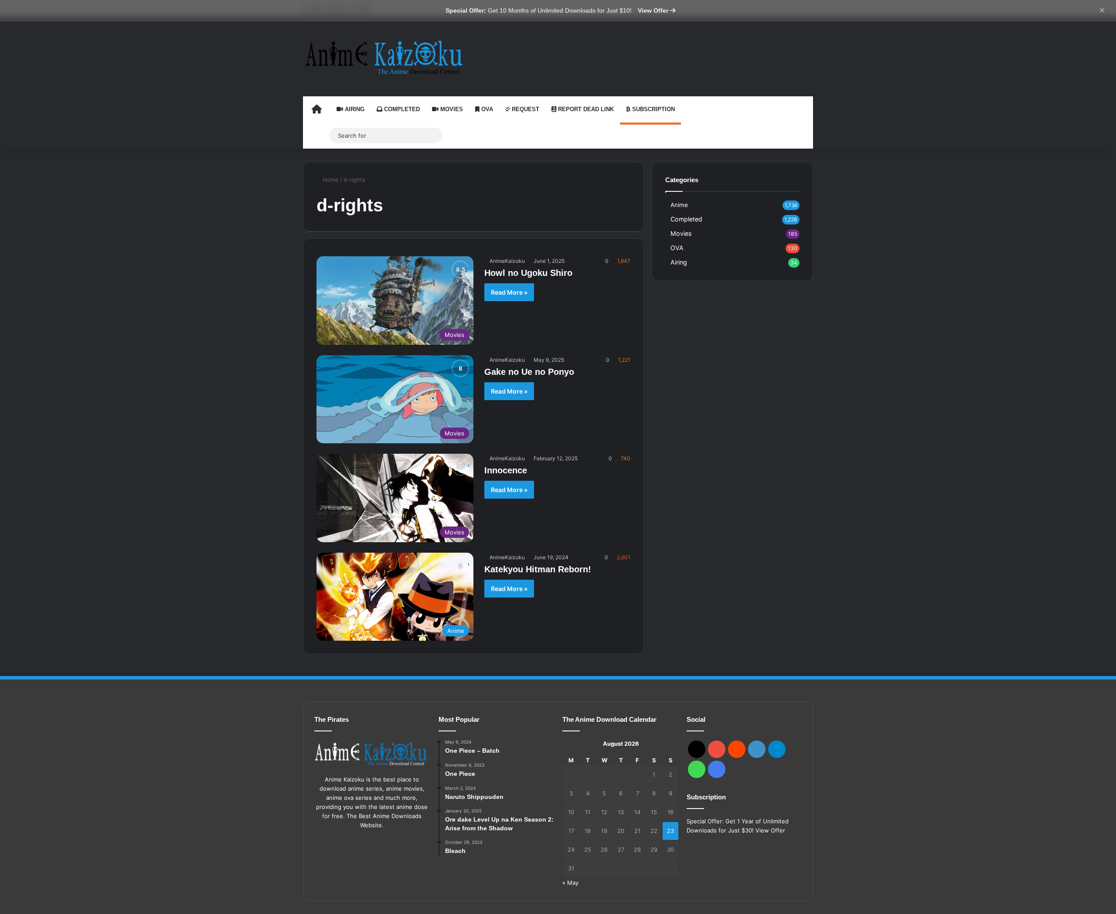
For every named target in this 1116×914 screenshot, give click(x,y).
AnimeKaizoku (507, 261)
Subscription (652, 109)
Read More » (509, 292)
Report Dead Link (585, 109)
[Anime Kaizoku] (383, 57)
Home (330, 179)
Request (524, 109)
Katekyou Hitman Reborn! (537, 569)
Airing (353, 109)
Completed (401, 109)
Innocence (505, 470)
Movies (451, 109)
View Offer (654, 10)
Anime (679, 204)
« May (570, 882)
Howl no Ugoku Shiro (528, 273)
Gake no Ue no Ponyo (529, 372)
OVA (486, 109)
